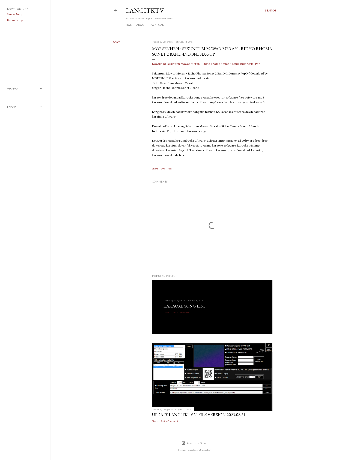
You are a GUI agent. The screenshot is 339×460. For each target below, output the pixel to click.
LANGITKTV (145, 10)
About (140, 24)
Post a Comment (181, 312)
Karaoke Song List (184, 306)
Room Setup (15, 20)
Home (130, 24)
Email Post (166, 168)
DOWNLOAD (155, 24)
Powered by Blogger (197, 443)
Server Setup (15, 14)
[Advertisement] (24, 53)
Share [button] (116, 42)
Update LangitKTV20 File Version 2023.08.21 (198, 414)
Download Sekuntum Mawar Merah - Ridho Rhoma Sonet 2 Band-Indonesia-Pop (206, 63)
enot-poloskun (204, 450)
